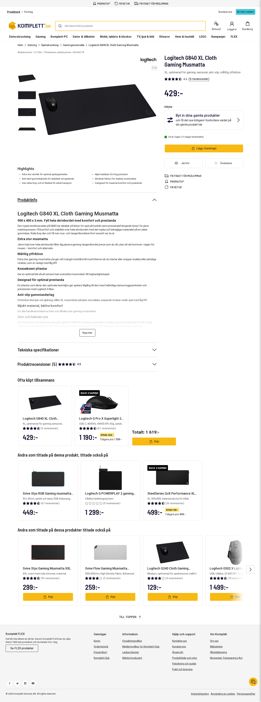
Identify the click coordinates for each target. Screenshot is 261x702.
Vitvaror (164, 36)
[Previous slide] (40, 110)
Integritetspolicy (200, 693)
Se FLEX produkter (22, 648)
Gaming (41, 36)
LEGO (202, 36)
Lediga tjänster (130, 652)
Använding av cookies (223, 693)
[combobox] (130, 26)
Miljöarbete (216, 646)
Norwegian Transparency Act (226, 658)
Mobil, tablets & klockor (116, 36)
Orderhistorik (101, 646)
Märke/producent (132, 658)
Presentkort (100, 652)
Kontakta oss (179, 640)
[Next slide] (154, 110)
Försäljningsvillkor (132, 640)
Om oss (214, 640)
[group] (97, 109)
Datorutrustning (20, 36)
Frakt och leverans (182, 669)
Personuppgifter (246, 693)
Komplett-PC (59, 36)
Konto (97, 640)
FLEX (234, 36)
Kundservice (179, 646)
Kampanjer (218, 36)
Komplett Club (102, 658)
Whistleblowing (218, 652)
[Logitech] (148, 60)
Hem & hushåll (184, 36)
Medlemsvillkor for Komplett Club (140, 646)
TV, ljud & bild (145, 36)
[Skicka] (60, 25)
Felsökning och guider (184, 663)
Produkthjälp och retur (184, 658)
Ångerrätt (177, 652)
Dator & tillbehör (84, 36)
